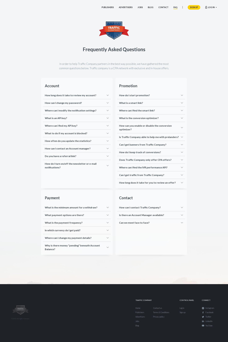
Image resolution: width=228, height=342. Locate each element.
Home (137, 308)
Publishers (139, 312)
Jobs (137, 321)
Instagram (210, 308)
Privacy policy (158, 316)
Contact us (157, 308)
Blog (137, 325)
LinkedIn (209, 321)
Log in (182, 308)
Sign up (183, 312)
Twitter (208, 316)
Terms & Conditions (161, 312)
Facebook (209, 312)
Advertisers (140, 316)
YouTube (209, 325)
